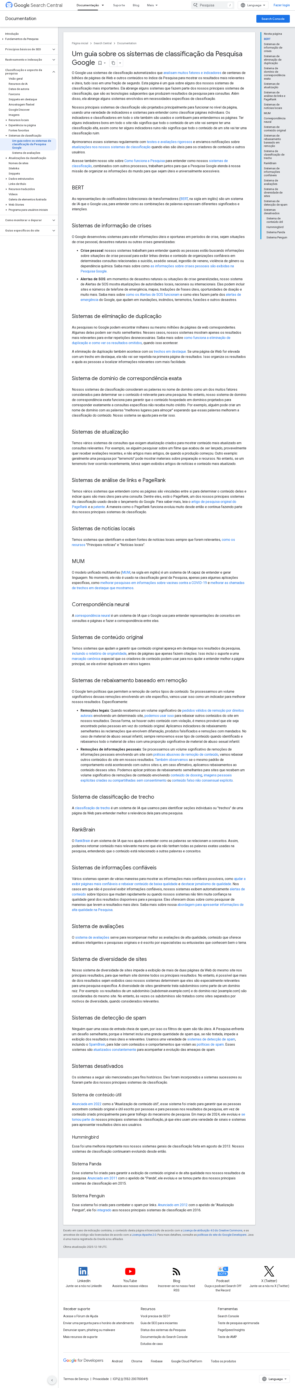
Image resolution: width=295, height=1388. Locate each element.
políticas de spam (210, 1044)
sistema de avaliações (92, 937)
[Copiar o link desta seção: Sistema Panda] (105, 1164)
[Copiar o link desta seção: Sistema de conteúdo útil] (125, 1095)
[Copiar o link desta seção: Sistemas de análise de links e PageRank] (170, 480)
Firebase (157, 1361)
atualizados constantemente (115, 1050)
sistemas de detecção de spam (211, 1039)
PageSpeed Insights (231, 1330)
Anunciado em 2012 (173, 1205)
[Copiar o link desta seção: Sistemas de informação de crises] (155, 226)
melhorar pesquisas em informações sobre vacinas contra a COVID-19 (153, 583)
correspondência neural (92, 616)
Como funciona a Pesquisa (144, 161)
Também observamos (171, 760)
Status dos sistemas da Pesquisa (163, 1330)
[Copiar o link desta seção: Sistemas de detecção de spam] (150, 1018)
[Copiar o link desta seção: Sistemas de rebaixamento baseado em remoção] (191, 680)
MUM (126, 572)
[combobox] (212, 5)
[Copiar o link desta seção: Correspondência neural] (133, 604)
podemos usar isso (159, 716)
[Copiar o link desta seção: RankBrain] (99, 830)
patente (99, 507)
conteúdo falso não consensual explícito (202, 780)
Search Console (273, 19)
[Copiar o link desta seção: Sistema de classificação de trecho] (158, 797)
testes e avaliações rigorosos (169, 142)
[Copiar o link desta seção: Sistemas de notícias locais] (139, 529)
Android (117, 1361)
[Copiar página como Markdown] (113, 63)
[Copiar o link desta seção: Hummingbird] (103, 1137)
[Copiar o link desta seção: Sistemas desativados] (127, 1066)
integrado (104, 1210)
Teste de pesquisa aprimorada (238, 1323)
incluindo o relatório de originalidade (99, 654)
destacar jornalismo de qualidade (206, 884)
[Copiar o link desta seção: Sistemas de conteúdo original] (147, 637)
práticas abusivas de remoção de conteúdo (185, 754)
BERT (184, 199)
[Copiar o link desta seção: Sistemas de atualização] (133, 432)
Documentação (88, 5)
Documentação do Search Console (164, 1337)
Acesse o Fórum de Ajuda (80, 1316)
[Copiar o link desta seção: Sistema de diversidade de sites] (151, 959)
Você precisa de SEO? (155, 1316)
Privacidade (101, 1379)
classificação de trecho (92, 808)
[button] (28, 39)
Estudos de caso (152, 1344)
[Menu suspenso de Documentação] (104, 5)
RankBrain (82, 841)
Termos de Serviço (76, 1379)
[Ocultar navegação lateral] (52, 1380)
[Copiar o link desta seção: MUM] (89, 561)
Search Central (46, 5)
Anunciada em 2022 (87, 1104)
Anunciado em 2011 (102, 1178)
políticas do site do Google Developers (221, 1234)
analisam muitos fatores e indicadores (192, 73)
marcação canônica (86, 659)
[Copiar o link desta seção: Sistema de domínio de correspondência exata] (186, 378)
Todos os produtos (223, 1361)
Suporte (119, 5)
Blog (136, 5)
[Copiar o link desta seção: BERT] (88, 188)
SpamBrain (97, 1044)
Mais (150, 5)
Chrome (136, 1361)
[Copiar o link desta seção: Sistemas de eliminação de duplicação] (166, 316)
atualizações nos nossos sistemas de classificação (111, 147)
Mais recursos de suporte (80, 1337)
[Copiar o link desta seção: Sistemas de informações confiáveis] (161, 868)
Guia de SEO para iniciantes (159, 1323)
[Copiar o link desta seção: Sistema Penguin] (109, 1196)
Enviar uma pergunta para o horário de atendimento (98, 1323)
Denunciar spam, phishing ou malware (89, 1330)
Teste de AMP (227, 1337)
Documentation (20, 18)
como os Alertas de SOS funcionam (152, 295)
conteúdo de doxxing (186, 775)
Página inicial (80, 43)
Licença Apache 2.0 (144, 1234)
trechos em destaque (170, 351)
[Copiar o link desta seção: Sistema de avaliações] (128, 926)
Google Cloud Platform (186, 1361)
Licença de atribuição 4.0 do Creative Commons (212, 1230)
